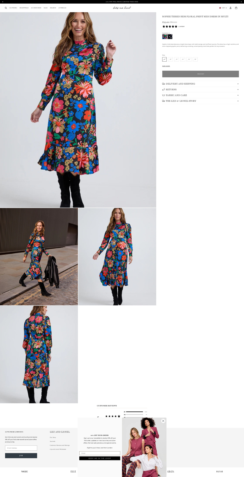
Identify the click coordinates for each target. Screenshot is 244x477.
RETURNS (171, 89)
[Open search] (6, 8)
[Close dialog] (163, 421)
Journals (52, 441)
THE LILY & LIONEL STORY (181, 100)
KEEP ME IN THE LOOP (100, 458)
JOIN (21, 455)
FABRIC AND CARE (176, 95)
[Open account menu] (230, 8)
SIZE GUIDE (166, 66)
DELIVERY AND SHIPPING (180, 83)
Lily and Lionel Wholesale (58, 449)
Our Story (53, 437)
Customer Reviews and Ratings (60, 445)
